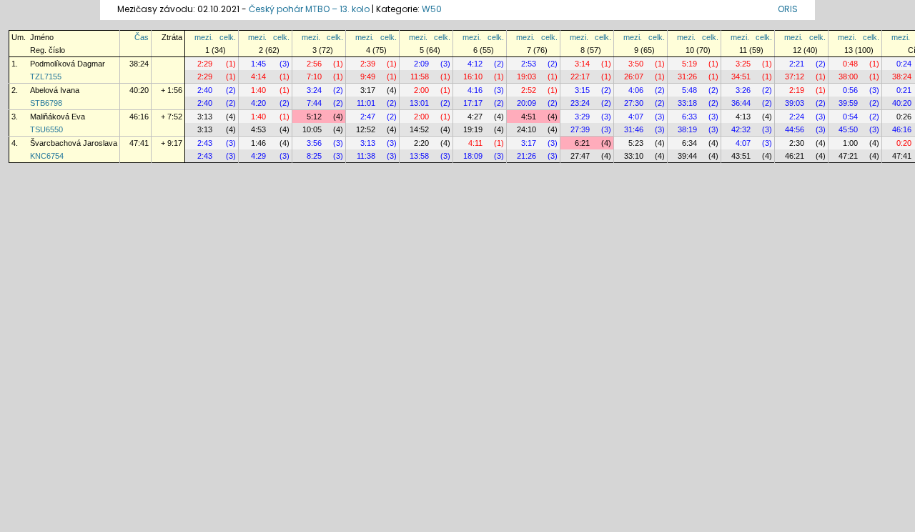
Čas (141, 37)
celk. (227, 37)
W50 (432, 9)
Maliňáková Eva (57, 116)
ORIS (788, 9)
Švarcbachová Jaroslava (73, 143)
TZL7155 (45, 76)
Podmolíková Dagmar (67, 63)
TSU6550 (46, 129)
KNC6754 (47, 156)
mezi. (203, 37)
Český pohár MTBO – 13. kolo (309, 9)
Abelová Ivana (54, 90)
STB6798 (46, 103)
